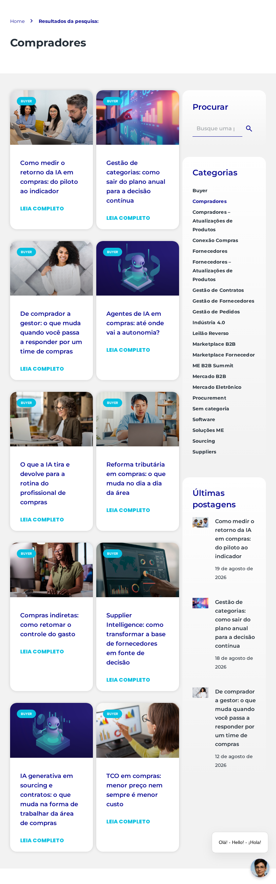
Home (17, 21)
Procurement (209, 398)
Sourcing (204, 441)
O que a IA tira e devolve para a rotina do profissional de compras (45, 483)
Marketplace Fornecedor (224, 355)
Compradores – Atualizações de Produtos (213, 221)
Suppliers (204, 452)
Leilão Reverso (211, 333)
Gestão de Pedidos (216, 312)
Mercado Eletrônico (217, 387)
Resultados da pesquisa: (69, 21)
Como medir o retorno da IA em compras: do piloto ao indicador (234, 538)
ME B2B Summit (213, 366)
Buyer (200, 191)
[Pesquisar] (250, 129)
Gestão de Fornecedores (223, 301)
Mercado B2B (209, 376)
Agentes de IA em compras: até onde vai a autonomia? (135, 323)
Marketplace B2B (214, 344)
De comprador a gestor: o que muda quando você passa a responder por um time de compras (51, 332)
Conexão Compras (215, 240)
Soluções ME (208, 430)
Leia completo (42, 208)
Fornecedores (210, 251)
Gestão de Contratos (218, 290)
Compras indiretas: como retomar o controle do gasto (49, 625)
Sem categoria (211, 409)
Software (204, 419)
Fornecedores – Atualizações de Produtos (213, 270)
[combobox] (217, 129)
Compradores (210, 201)
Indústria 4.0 (209, 322)
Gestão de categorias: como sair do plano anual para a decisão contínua (135, 181)
